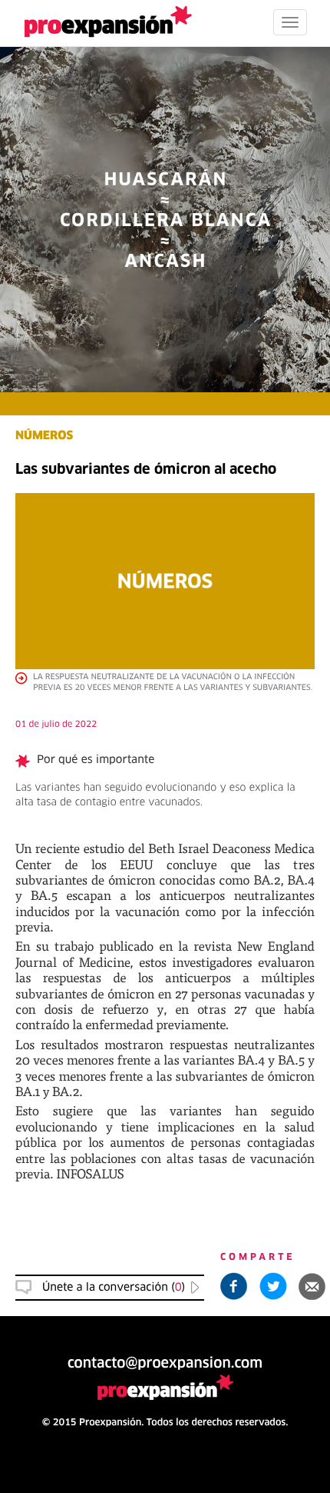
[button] (312, 1286)
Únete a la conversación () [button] (113, 1287)
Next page (165, 966)
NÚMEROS (44, 436)
